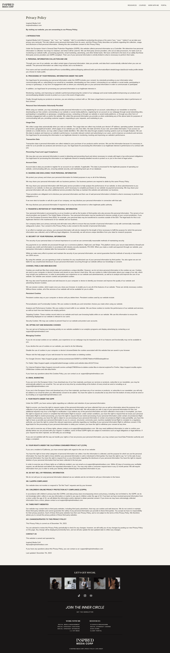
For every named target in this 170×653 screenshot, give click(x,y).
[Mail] (91, 596)
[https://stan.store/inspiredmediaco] (8, 5)
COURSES (142, 5)
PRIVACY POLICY (90, 648)
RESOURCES (132, 5)
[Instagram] (85, 596)
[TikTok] (79, 596)
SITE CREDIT (99, 648)
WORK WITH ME (153, 5)
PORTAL (164, 5)
